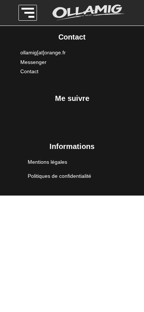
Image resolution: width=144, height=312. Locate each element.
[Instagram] (58, 122)
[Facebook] (31, 122)
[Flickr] (86, 122)
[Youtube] (114, 122)
